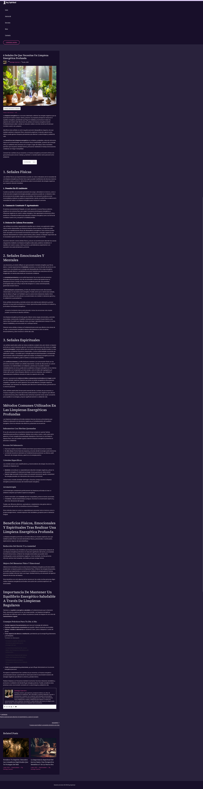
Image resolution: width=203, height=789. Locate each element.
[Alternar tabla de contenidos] (33, 162)
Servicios (7, 22)
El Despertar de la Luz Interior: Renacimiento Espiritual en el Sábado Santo (16, 662)
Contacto (8, 35)
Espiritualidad (15, 767)
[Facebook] (4, 707)
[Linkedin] (11, 707)
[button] (11, 42)
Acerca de (8, 16)
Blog (6, 29)
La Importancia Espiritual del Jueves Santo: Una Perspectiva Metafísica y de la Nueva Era (17, 650)
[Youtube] (16, 707)
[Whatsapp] (7, 707)
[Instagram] (9, 707)
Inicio (6, 10)
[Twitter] (13, 707)
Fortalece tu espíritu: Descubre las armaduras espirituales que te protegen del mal (16, 643)
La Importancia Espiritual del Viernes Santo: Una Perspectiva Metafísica (16, 656)
